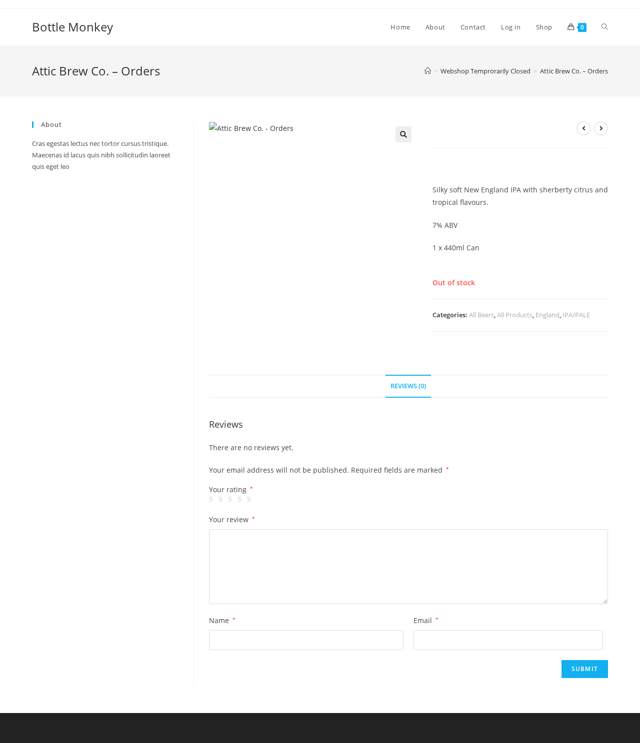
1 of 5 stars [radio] (212, 499)
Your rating (231, 489)
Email (426, 620)
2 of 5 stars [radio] (222, 499)
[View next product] (601, 128)
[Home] (427, 70)
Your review (232, 519)
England (548, 314)
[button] (404, 134)
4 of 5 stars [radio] (241, 499)
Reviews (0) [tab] (408, 386)
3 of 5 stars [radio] (231, 499)
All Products (514, 314)
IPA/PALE (576, 314)
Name (222, 620)
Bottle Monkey (72, 26)
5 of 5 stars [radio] (250, 499)
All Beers (481, 314)
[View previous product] (583, 128)
